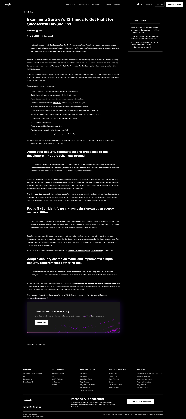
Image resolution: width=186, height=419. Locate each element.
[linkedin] (30, 407)
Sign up (160, 4)
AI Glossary (56, 382)
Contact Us (113, 376)
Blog (53, 376)
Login (148, 4)
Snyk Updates (85, 388)
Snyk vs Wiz (141, 385)
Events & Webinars (115, 385)
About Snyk (113, 374)
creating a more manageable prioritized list (85, 251)
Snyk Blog (29, 12)
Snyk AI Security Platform (32, 374)
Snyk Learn (84, 376)
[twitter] (24, 407)
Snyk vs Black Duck (144, 382)
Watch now (41, 323)
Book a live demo (174, 4)
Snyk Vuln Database (87, 385)
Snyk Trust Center (86, 390)
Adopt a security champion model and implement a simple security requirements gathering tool (144, 44)
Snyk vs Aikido (142, 388)
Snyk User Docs (86, 379)
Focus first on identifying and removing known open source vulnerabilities (144, 37)
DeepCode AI (28, 382)
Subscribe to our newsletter (140, 401)
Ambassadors (114, 388)
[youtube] (27, 407)
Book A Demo (114, 379)
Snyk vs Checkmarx (144, 379)
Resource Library (58, 374)
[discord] (40, 407)
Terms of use (128, 415)
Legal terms (106, 415)
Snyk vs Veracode (143, 376)
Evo (24, 376)
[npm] (37, 407)
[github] (34, 407)
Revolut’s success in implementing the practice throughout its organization (86, 283)
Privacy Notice (117, 415)
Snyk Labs (84, 374)
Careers (111, 382)
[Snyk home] (7, 4)
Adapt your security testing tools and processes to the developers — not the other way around (145, 30)
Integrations (27, 379)
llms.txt (54, 385)
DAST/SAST (57, 103)
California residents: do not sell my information (148, 415)
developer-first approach (40, 194)
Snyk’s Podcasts (57, 379)
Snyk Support (85, 382)
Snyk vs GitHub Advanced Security (149, 374)
